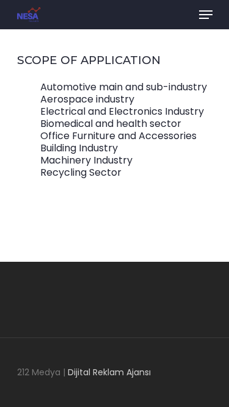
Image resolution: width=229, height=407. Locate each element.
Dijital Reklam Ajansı (109, 372)
